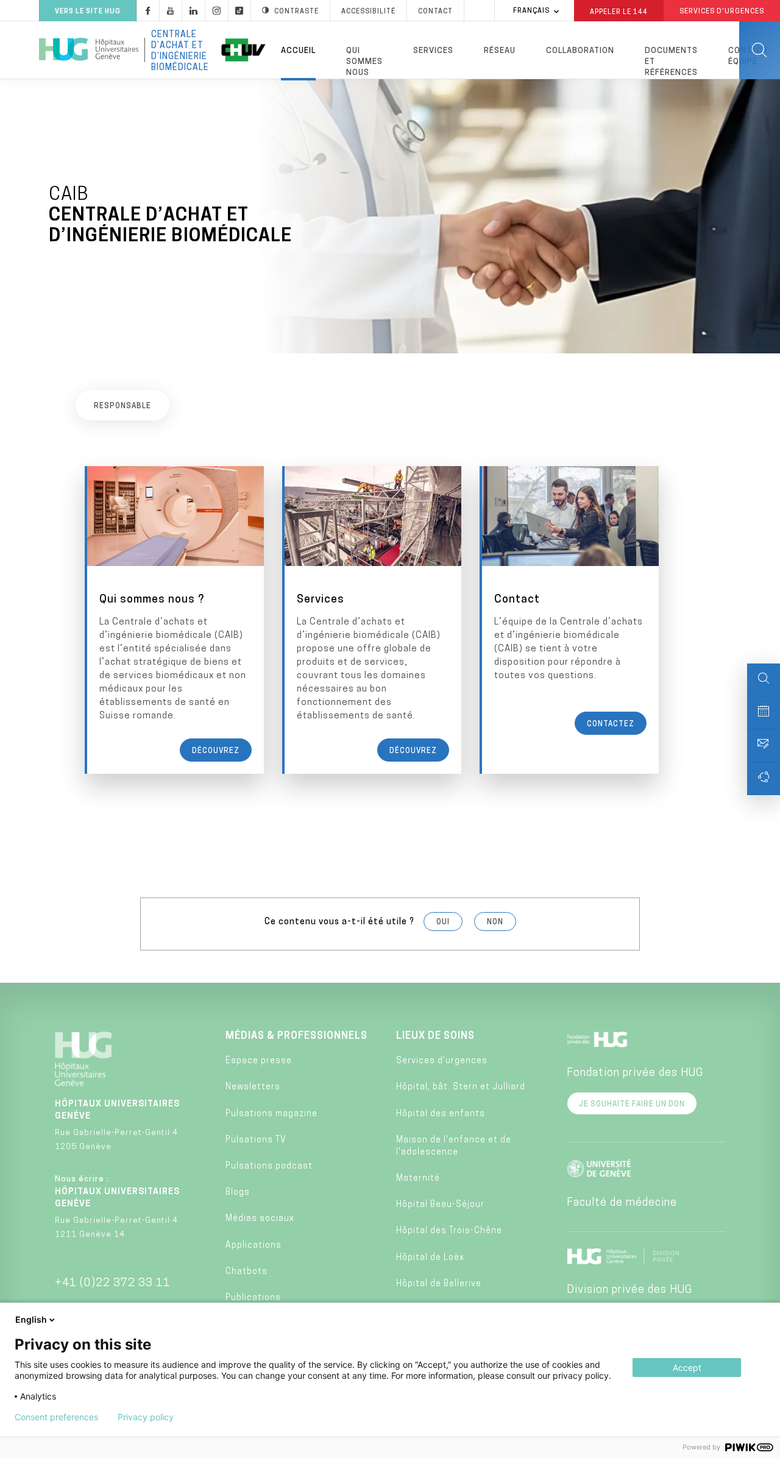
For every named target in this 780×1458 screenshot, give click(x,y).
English (31, 1319)
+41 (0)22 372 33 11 (113, 1283)
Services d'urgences (442, 1061)
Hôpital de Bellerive (438, 1284)
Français (531, 11)
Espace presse (258, 1061)
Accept (687, 1367)
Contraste (296, 12)
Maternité (418, 1178)
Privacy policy (146, 1417)
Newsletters (252, 1087)
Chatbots (246, 1271)
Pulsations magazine (271, 1114)
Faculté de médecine (622, 1203)
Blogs (237, 1192)
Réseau (500, 51)
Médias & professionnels (296, 1036)
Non (495, 922)
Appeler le (619, 11)
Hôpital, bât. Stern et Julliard (460, 1087)
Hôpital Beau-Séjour (440, 1204)
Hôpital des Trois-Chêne (449, 1231)
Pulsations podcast (269, 1166)
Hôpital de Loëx (430, 1257)
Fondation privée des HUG (635, 1073)
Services (433, 51)
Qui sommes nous (364, 62)
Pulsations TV (255, 1140)
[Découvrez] (175, 619)
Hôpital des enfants (440, 1114)
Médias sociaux (259, 1218)
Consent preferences (56, 1417)
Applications (253, 1245)
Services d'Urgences (721, 12)
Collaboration (580, 51)
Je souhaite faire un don (632, 1104)
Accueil (298, 51)
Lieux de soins (435, 1036)
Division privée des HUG (629, 1290)
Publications (253, 1298)
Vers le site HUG (88, 12)
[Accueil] (88, 50)
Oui (443, 922)
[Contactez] (570, 619)
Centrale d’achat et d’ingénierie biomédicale (180, 50)
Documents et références (671, 62)
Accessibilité (368, 12)
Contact (435, 12)
